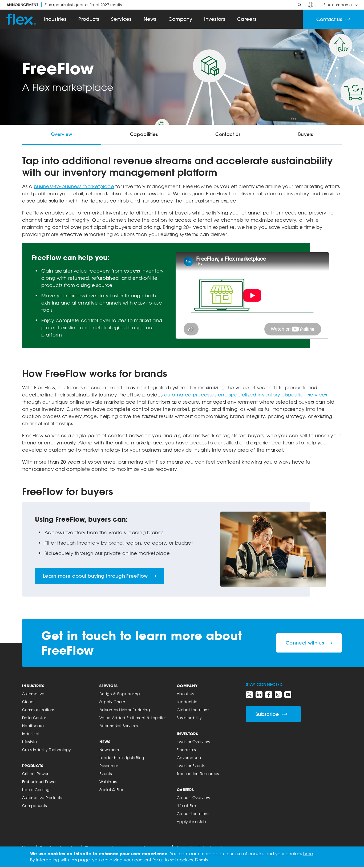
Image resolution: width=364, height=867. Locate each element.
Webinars (108, 781)
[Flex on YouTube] (287, 694)
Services (121, 19)
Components (34, 805)
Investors (214, 19)
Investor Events (191, 765)
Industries (55, 19)
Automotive (33, 693)
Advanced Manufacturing (124, 709)
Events (105, 773)
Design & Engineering (119, 693)
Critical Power (35, 773)
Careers (246, 19)
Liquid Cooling (35, 789)
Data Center (34, 717)
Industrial (30, 733)
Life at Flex (187, 805)
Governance (189, 757)
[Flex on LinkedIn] (259, 694)
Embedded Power (39, 781)
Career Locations (193, 813)
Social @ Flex (111, 789)
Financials (186, 749)
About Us (185, 693)
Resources (108, 765)
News (150, 19)
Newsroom (109, 749)
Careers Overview (193, 797)
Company (180, 19)
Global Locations (193, 709)
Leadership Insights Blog (121, 757)
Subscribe (267, 714)
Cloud (28, 701)
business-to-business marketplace (74, 186)
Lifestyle (29, 741)
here (308, 853)
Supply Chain (112, 701)
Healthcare (33, 725)
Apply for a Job (191, 821)
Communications (38, 709)
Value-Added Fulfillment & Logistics (132, 717)
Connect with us (305, 643)
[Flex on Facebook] (268, 694)
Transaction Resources (198, 773)
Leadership (187, 701)
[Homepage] (21, 19)
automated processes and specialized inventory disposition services (245, 395)
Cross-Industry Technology (46, 749)
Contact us (329, 19)
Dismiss (202, 859)
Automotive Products (42, 797)
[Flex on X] (249, 694)
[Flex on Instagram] (278, 694)
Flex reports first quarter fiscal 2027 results (64, 4)
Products (88, 19)
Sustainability (189, 717)
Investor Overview (193, 741)
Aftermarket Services (118, 725)
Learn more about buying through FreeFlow (95, 576)
